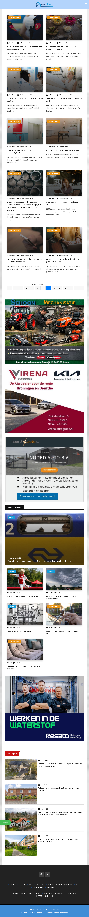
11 (71, 288)
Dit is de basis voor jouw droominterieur (62, 150)
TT (77, 884)
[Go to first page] (9, 288)
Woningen (38, 887)
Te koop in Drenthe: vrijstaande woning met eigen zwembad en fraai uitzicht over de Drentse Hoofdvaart (60, 813)
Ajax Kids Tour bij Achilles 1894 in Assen (22, 596)
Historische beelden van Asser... (19, 631)
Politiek (40, 884)
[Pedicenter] (44, 332)
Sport (51, 884)
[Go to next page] (76, 288)
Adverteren (19, 893)
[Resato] (44, 708)
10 (65, 288)
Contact (51, 887)
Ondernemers (65, 884)
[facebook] (41, 874)
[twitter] (47, 874)
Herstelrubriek (44, 896)
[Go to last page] (81, 288)
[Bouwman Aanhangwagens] (44, 469)
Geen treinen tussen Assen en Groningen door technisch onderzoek (40, 560)
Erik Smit (12, 43)
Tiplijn (5, 822)
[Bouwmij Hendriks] (44, 400)
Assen (22, 884)
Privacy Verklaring (54, 893)
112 (30, 884)
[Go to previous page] (15, 288)
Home (13, 884)
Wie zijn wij (35, 893)
